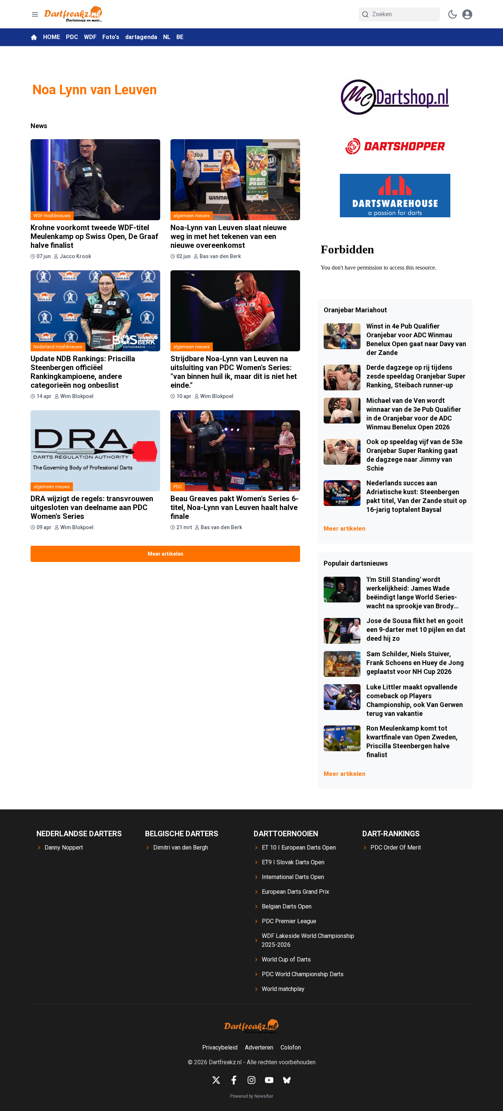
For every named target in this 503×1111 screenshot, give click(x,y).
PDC (72, 37)
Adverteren (259, 1047)
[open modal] (467, 14)
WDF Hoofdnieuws (52, 215)
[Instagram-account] (251, 1080)
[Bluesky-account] (286, 1080)
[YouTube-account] (269, 1080)
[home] (34, 37)
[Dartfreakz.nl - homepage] (73, 14)
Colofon (291, 1047)
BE (179, 37)
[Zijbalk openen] (35, 14)
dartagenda (141, 37)
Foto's (110, 37)
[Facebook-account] (233, 1080)
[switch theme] (452, 14)
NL (166, 37)
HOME (51, 37)
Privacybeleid (220, 1047)
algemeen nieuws (191, 215)
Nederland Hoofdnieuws (58, 346)
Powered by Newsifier (251, 1096)
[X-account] (216, 1080)
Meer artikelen (165, 554)
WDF (90, 37)
